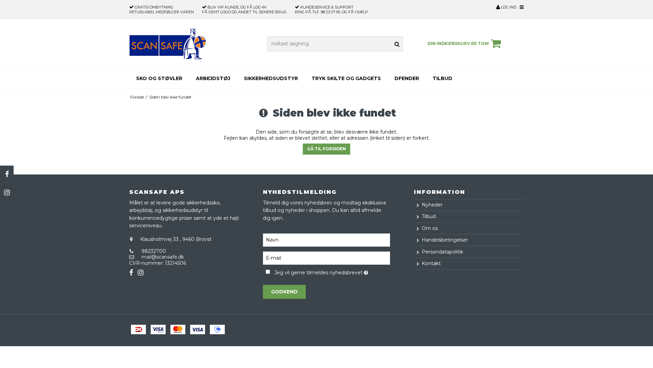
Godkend (284, 292)
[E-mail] (326, 258)
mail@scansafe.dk (162, 257)
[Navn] (326, 239)
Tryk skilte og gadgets (346, 78)
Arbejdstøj (213, 78)
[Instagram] (7, 192)
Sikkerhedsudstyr (271, 78)
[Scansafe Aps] (167, 44)
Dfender (407, 78)
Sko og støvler (159, 78)
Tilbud (442, 78)
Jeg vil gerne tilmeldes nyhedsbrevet (332, 271)
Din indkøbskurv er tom (458, 43)
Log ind (508, 7)
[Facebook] (7, 174)
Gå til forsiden (326, 148)
